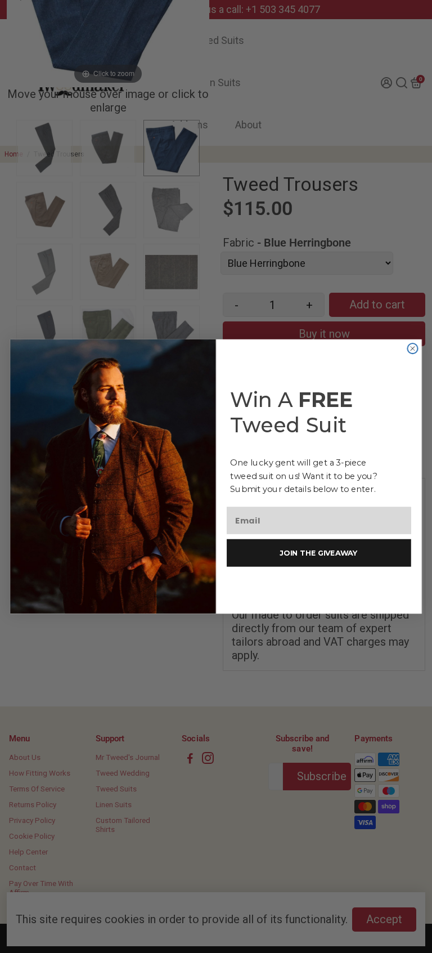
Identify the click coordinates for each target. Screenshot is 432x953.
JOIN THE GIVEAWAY (319, 552)
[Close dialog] (412, 348)
